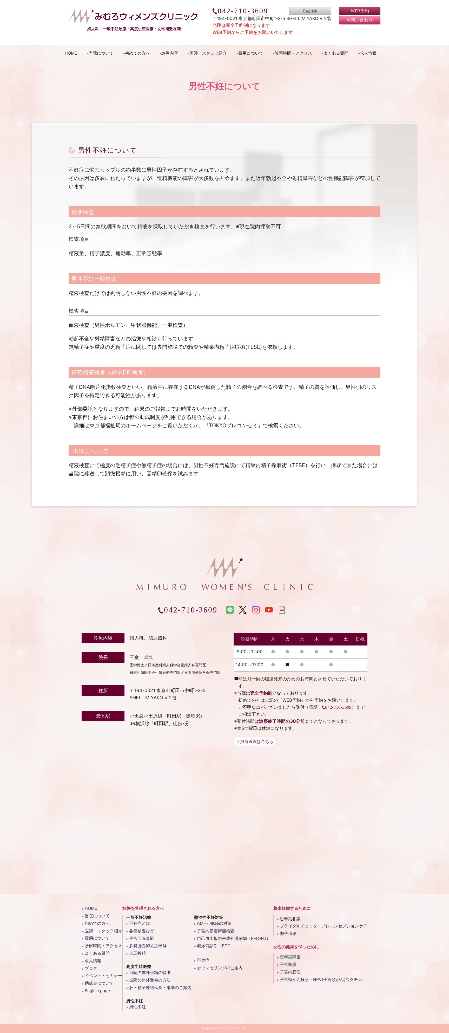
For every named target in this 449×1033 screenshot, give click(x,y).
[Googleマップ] (224, 827)
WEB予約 (360, 11)
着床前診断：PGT (213, 945)
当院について (101, 53)
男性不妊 (137, 1006)
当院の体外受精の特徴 (150, 972)
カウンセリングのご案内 (220, 967)
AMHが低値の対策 (214, 923)
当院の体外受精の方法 (150, 980)
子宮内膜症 (290, 971)
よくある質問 (335, 53)
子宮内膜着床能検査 (215, 930)
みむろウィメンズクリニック (134, 16)
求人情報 (368, 53)
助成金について (99, 983)
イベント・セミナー (103, 975)
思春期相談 (290, 918)
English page (97, 990)
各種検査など (141, 930)
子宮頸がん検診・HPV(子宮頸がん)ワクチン (321, 979)
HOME (71, 53)
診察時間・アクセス (293, 53)
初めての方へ (137, 53)
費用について (250, 53)
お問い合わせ (359, 20)
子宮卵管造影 (141, 938)
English (310, 11)
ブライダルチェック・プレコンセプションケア (323, 925)
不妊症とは (139, 923)
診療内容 (169, 53)
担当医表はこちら (256, 741)
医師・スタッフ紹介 (208, 53)
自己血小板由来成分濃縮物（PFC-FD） (233, 938)
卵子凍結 (288, 933)
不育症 (203, 960)
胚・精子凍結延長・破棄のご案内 (160, 987)
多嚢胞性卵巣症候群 (148, 945)
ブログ (91, 968)
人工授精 (137, 953)
